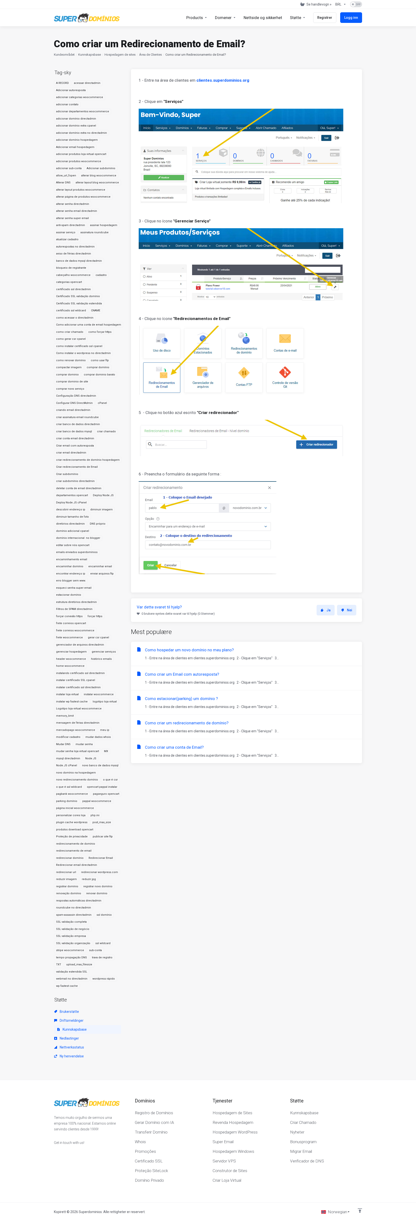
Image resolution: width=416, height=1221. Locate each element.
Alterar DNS (63, 182)
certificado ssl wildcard (71, 310)
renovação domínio (68, 893)
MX (106, 751)
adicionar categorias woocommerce (79, 97)
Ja (328, 610)
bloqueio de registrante (71, 267)
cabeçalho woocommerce (73, 275)
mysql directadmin (68, 758)
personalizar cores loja (70, 815)
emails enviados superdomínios (77, 552)
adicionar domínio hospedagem (77, 139)
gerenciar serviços (104, 651)
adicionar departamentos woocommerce (82, 111)
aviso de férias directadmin (73, 253)
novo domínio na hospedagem (76, 772)
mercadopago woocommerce (75, 730)
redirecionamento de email (73, 850)
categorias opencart (69, 282)
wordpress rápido (103, 978)
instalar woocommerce (99, 694)
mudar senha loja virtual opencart (77, 751)
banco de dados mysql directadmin (79, 260)
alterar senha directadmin (72, 204)
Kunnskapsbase (89, 54)
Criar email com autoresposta (75, 445)
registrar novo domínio (97, 886)
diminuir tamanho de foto (72, 516)
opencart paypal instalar (102, 786)
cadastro (101, 275)
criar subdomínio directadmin (75, 481)
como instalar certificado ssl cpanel (79, 346)
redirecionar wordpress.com (99, 872)
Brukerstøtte (69, 1012)
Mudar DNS (63, 744)
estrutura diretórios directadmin (76, 602)
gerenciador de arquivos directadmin (80, 644)
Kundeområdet (64, 54)
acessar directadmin (87, 83)
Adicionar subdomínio (101, 168)
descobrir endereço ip (70, 509)
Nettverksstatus (71, 1047)
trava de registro (102, 957)
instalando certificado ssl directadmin (80, 673)
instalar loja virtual (67, 694)
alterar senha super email (72, 218)
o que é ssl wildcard (69, 786)
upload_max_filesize (79, 964)
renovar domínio (96, 893)
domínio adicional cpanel (72, 531)
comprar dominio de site (72, 381)
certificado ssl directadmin (73, 289)
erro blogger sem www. (71, 580)
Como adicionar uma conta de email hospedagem (88, 324)
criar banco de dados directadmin (78, 424)
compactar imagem (69, 367)
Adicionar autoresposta (71, 90)
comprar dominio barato (99, 374)
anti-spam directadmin (70, 225)
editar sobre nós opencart (72, 545)
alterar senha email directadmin (76, 211)
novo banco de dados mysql (100, 765)
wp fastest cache (67, 985)
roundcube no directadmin (73, 907)
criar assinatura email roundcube (77, 417)
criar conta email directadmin (75, 438)
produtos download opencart (74, 829)
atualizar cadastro (67, 239)
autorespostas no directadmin (75, 246)
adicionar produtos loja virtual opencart (81, 154)
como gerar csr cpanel (71, 338)
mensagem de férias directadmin (77, 722)
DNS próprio (97, 523)
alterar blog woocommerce (98, 175)
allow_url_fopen (66, 175)
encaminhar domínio (69, 566)
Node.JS (90, 758)
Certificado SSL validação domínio (78, 296)
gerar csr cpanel (98, 637)
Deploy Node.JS (103, 495)
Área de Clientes (150, 54)
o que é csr (110, 779)
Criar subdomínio (67, 474)
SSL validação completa (71, 921)
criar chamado (106, 431)
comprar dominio (67, 374)
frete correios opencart (71, 623)
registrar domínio (67, 886)
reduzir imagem (66, 879)
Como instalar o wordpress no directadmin (83, 353)
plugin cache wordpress (71, 822)
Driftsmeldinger (71, 1020)
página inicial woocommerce (75, 808)
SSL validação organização (73, 943)
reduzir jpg (89, 879)
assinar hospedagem (103, 225)
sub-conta (95, 950)
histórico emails (101, 659)
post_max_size (101, 822)
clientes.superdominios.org (222, 80)
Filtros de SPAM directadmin (74, 609)
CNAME (95, 310)
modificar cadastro (68, 737)
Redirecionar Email (101, 858)
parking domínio (66, 801)
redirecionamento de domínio (75, 843)
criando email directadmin (73, 410)
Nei (349, 610)
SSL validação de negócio (72, 929)
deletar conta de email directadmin (78, 488)
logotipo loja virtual (105, 701)
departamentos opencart (72, 495)
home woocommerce (70, 665)
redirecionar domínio (70, 858)
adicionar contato (67, 104)
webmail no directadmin (71, 978)
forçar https (95, 616)
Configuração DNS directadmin (76, 395)
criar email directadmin (71, 452)
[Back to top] (360, 1211)
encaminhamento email (71, 559)
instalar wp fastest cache (72, 701)
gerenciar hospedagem (71, 651)
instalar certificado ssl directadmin (78, 687)
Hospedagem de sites (120, 54)
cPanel (102, 403)
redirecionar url (66, 872)
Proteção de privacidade (72, 836)
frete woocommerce (69, 637)
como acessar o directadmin (74, 317)
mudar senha (84, 744)
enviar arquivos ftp (102, 573)
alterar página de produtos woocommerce (83, 196)
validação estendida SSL (71, 971)
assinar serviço (65, 232)
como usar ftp (100, 360)
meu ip (104, 730)
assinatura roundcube (94, 232)
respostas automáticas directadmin (78, 900)
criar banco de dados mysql (74, 431)
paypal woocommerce (96, 801)
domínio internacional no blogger (78, 538)
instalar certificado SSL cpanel (75, 680)
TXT (58, 964)
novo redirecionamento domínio (77, 779)
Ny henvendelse (71, 1056)
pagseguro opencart (106, 793)
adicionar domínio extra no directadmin (81, 132)
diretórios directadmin (70, 523)
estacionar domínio (68, 594)
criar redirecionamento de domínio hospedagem (88, 459)
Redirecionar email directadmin (76, 865)
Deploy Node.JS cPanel (71, 502)
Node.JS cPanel (66, 765)
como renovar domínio (71, 360)
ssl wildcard (102, 943)
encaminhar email (100, 566)
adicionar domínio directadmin (76, 118)
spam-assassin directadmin (73, 914)
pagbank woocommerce (72, 793)
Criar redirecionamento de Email (77, 466)
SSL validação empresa (71, 936)
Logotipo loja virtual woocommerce (79, 708)
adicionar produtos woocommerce (78, 161)
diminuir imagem (101, 509)
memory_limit (65, 715)
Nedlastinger (69, 1038)
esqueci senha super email (73, 587)
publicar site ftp (103, 836)
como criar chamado (69, 332)
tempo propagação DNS (71, 957)
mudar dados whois (98, 737)
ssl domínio (104, 914)
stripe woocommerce (70, 950)
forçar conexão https (69, 616)
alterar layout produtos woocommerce (80, 189)
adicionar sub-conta (69, 168)
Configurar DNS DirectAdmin (74, 403)
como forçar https (99, 332)
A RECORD (62, 83)
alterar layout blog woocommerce (97, 182)
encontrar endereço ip (70, 573)
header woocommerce (71, 659)
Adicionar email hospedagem (75, 147)
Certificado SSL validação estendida (79, 303)
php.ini (95, 815)
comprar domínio (98, 367)
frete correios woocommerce (75, 630)
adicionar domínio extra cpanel (76, 125)
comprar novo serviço (70, 388)
